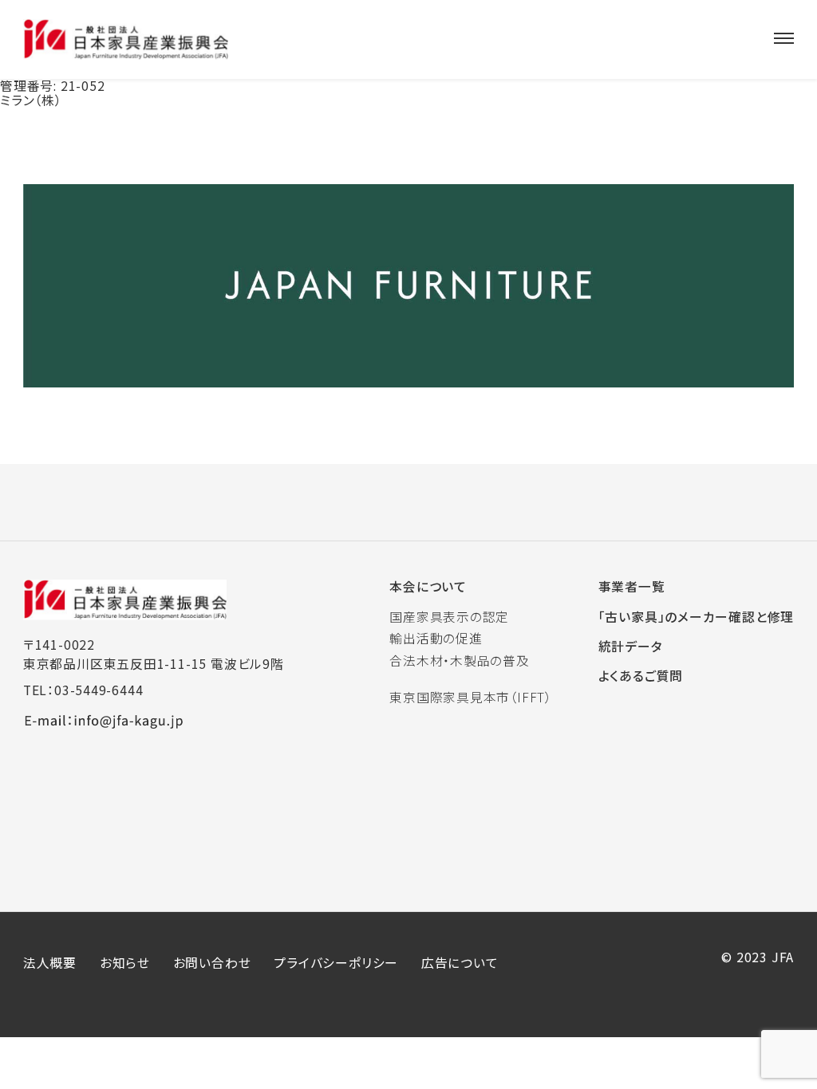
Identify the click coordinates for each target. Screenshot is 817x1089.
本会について (428, 586)
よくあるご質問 (641, 675)
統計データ (630, 646)
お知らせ (125, 962)
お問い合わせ (212, 962)
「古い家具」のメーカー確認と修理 (696, 616)
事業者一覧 (631, 586)
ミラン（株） (31, 100)
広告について (460, 962)
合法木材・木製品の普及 (459, 660)
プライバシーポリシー (336, 962)
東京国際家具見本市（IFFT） (470, 697)
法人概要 (50, 962)
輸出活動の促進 (436, 638)
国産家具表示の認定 (449, 616)
